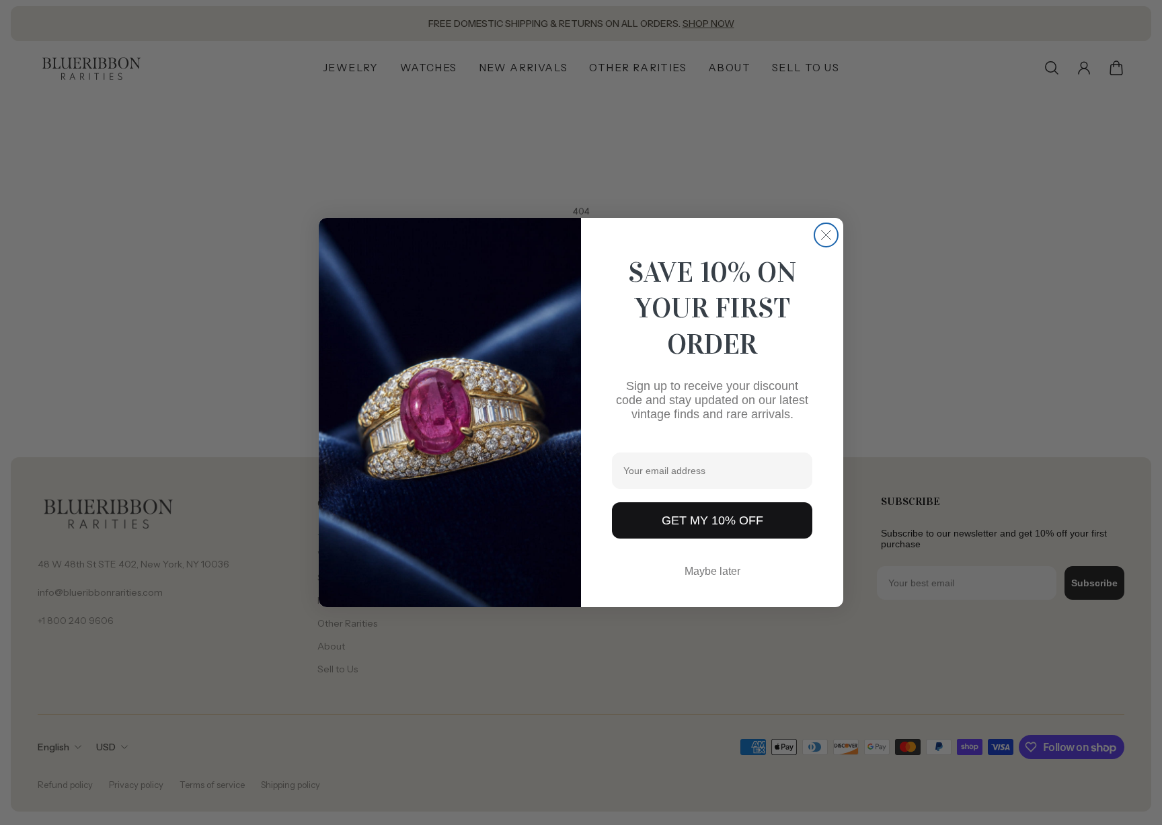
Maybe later (712, 571)
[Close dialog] (826, 235)
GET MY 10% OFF (712, 520)
